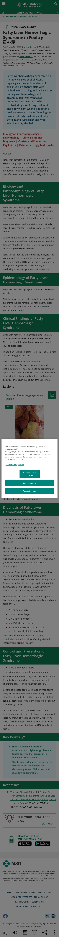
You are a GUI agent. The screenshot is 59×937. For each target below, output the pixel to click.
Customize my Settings (29, 474)
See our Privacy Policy (15, 464)
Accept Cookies (29, 491)
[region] (30, 468)
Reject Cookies (29, 483)
